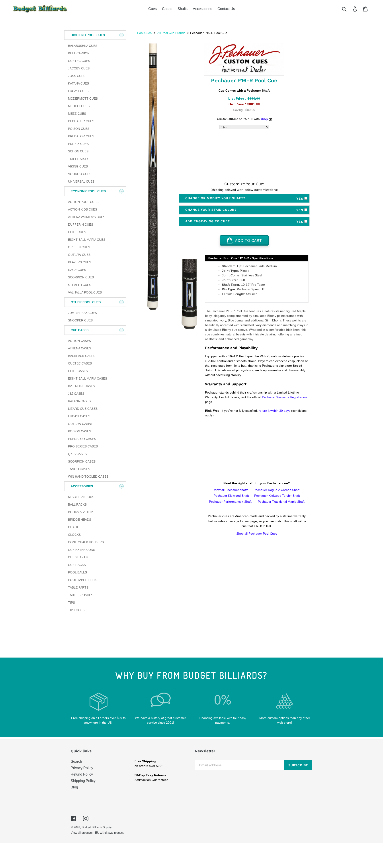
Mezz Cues (77, 113)
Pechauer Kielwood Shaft (231, 495)
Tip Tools (76, 610)
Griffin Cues (79, 247)
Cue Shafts (78, 557)
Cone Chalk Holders (86, 542)
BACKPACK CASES (81, 356)
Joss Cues (76, 76)
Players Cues (79, 262)
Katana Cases (79, 401)
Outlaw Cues (79, 254)
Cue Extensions (81, 549)
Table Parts (78, 587)
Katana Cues (78, 83)
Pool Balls (77, 572)
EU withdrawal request (109, 832)
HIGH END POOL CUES (88, 35)
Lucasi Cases (79, 416)
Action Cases (79, 341)
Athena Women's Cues (86, 217)
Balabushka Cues (82, 45)
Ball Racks (77, 504)
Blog (74, 787)
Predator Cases (82, 439)
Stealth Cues (79, 285)
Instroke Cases (81, 386)
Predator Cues (81, 136)
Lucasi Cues (78, 91)
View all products (82, 832)
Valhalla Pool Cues (85, 292)
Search (76, 761)
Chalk (73, 527)
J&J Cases (76, 393)
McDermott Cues (83, 98)
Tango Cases (79, 469)
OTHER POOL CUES (86, 302)
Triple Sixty (78, 159)
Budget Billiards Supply (97, 827)
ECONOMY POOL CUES (88, 191)
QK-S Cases (77, 454)
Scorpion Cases (82, 461)
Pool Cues (144, 33)
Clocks (74, 534)
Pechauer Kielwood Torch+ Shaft (277, 495)
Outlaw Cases (80, 423)
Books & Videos (81, 512)
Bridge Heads (79, 519)
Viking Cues (78, 166)
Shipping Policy (83, 781)
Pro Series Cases (83, 446)
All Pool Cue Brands (171, 33)
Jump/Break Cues (82, 313)
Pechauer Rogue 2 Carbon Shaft (276, 490)
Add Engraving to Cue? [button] (244, 221)
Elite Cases (78, 371)
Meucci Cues (79, 106)
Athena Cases (79, 348)
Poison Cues (78, 128)
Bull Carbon (79, 53)
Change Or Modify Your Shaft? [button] (244, 198)
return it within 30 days (275, 410)
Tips (71, 602)
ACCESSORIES (82, 486)
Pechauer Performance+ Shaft (230, 501)
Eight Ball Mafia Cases (87, 378)
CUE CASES (79, 330)
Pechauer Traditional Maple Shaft (281, 501)
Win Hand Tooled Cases (88, 476)
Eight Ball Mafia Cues (86, 239)
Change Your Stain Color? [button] (244, 210)
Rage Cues (77, 270)
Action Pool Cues (83, 202)
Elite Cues (77, 232)
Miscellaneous (81, 497)
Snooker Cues (80, 320)
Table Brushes (80, 595)
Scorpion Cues (81, 277)
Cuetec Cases (80, 363)
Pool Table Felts (82, 580)
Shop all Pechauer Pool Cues (256, 533)
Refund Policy (82, 774)
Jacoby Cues (79, 68)
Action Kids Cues (82, 209)
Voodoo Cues (79, 174)
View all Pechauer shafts (231, 490)
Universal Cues (81, 181)
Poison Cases (79, 431)
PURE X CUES (78, 144)
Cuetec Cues (79, 61)
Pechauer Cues (81, 121)
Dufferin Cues (80, 224)
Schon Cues (78, 151)
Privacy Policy (82, 768)
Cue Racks (77, 565)
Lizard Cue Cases (83, 408)
